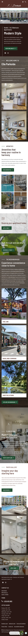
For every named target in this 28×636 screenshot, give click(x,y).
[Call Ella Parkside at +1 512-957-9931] (25, 2)
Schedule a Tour (9, 250)
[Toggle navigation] (2, 2)
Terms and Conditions (21, 623)
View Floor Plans (8, 458)
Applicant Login (12, 623)
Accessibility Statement (19, 626)
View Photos (6, 490)
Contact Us (10, 626)
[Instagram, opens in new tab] (8, 53)
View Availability (10, 48)
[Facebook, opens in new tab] (5, 53)
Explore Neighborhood (9, 402)
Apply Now (6, 228)
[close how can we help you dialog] (18, 633)
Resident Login (4, 623)
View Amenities (7, 170)
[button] (23, 2)
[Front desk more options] (26, 633)
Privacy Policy (4, 626)
